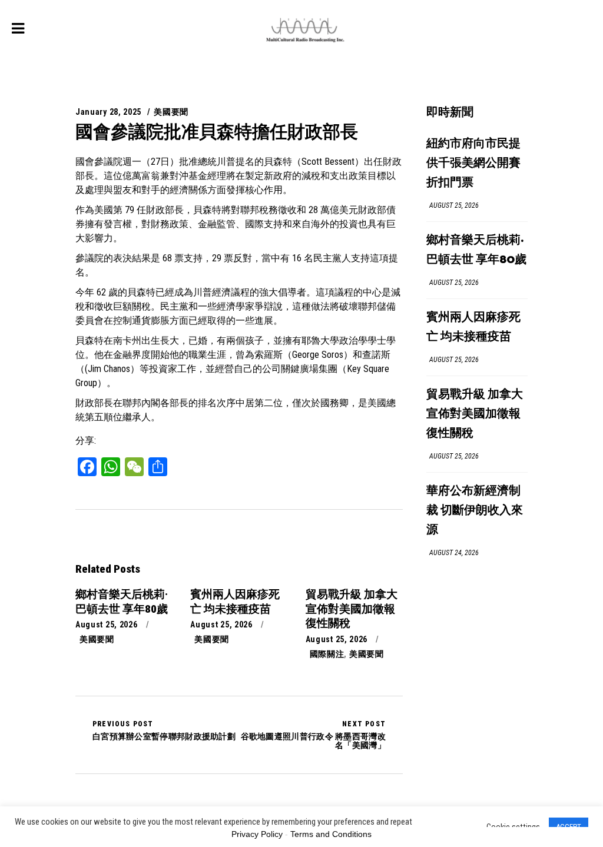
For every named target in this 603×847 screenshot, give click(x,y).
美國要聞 (171, 112)
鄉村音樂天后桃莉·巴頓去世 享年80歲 (476, 250)
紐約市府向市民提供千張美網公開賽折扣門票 (473, 163)
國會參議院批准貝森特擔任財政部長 (216, 131)
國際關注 (327, 654)
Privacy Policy (257, 834)
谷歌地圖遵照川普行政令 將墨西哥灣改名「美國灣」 (313, 734)
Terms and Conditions (331, 834)
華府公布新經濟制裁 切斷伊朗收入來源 (474, 510)
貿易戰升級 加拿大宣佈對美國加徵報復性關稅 (474, 414)
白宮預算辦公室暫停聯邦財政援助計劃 (164, 730)
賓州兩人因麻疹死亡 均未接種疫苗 (473, 327)
